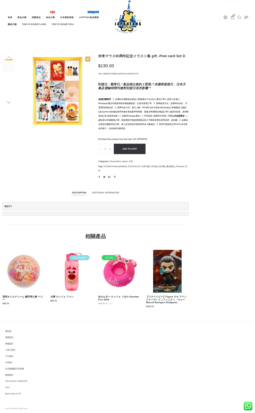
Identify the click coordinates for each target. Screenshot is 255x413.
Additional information (105, 192)
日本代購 (145, 166)
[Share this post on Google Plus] (109, 177)
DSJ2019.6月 (134, 166)
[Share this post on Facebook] (99, 177)
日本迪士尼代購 (158, 166)
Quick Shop (24, 269)
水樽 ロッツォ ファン (62, 296)
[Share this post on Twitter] (104, 177)
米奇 (131, 161)
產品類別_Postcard (175, 166)
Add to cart (129, 149)
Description (79, 192)
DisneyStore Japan (119, 161)
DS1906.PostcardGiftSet (115, 166)
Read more (72, 282)
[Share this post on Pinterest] (114, 177)
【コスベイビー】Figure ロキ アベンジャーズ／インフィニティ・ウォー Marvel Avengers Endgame (166, 299)
